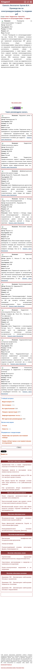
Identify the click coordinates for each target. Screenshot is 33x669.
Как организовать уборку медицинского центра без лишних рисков (16, 488)
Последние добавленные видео (16, 514)
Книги (7, 16)
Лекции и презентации (9, 412)
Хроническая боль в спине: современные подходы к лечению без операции (16, 465)
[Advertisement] (16, 85)
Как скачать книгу (16, 102)
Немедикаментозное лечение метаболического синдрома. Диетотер (16, 529)
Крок (23, 667)
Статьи (4, 425)
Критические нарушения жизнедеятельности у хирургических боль (16, 557)
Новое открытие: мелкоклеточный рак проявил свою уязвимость (16, 497)
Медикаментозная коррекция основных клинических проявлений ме (16, 519)
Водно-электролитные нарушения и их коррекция (16, 568)
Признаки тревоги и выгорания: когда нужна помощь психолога (16, 471)
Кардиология (13, 16)
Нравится (4, 454)
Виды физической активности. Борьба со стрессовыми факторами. (16, 524)
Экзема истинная (7, 543)
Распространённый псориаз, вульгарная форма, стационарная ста (16, 548)
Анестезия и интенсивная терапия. (8, 667)
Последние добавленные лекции (17, 553)
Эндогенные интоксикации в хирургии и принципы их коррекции (16, 563)
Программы (19, 667)
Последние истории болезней (17, 534)
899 (13, 401)
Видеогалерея (7, 401)
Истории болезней (8, 408)
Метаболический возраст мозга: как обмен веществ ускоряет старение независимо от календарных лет (16, 508)
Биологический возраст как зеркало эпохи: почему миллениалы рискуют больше (16, 502)
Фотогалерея (6, 405)
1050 (24, 419)
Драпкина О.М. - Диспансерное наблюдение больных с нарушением (16, 588)
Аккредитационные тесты (11, 415)
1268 (16, 408)
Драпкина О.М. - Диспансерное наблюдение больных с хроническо (16, 578)
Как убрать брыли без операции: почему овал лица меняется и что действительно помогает (16, 482)
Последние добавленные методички (17, 573)
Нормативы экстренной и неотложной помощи (15, 436)
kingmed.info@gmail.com (6, 664)
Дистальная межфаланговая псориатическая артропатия (16, 539)
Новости (5, 429)
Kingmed (5, 2)
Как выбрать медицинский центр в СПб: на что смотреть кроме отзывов (16, 476)
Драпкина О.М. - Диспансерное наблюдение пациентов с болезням (16, 583)
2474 (19, 412)
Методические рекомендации (12, 419)
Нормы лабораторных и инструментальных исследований (16, 442)
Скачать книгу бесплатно (9, 167)
